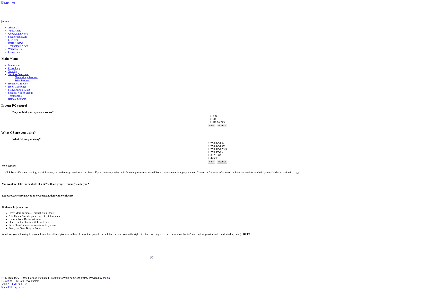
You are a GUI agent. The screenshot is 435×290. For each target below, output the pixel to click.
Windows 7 (217, 151)
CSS (25, 284)
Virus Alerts (14, 30)
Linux (214, 157)
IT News (13, 39)
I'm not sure (219, 121)
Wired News (15, 49)
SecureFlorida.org (17, 36)
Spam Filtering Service (13, 287)
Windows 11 (217, 142)
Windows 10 (218, 145)
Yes (215, 115)
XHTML (12, 284)
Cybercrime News (18, 33)
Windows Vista (219, 148)
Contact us (14, 52)
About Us (13, 27)
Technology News (18, 45)
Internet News (15, 42)
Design (5, 280)
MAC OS (216, 154)
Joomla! (107, 277)
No (214, 118)
